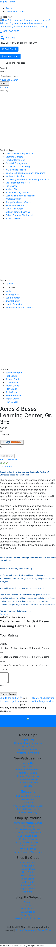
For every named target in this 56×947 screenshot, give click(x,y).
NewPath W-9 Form (28, 749)
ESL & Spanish (12, 297)
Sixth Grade (11, 392)
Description (6, 466)
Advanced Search (9, 79)
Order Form (28, 746)
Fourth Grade (12, 385)
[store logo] (28, 23)
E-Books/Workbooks (28, 835)
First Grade (11, 376)
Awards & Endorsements (28, 769)
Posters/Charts (13, 199)
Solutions (28, 791)
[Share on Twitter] (4, 462)
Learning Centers (14, 156)
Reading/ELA (12, 294)
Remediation (28, 799)
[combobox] (17, 76)
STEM (12, 287)
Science (9, 283)
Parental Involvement (28, 809)
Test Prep (28, 802)
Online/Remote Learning (17, 212)
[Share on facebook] (1, 462)
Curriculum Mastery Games (19, 153)
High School (11, 402)
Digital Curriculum (28, 845)
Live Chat (10, 37)
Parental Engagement (16, 163)
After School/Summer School (28, 806)
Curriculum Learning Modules (20, 195)
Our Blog (28, 785)
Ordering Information (28, 752)
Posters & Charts (28, 839)
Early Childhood (13, 372)
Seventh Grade (13, 395)
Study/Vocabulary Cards (17, 202)
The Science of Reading (17, 166)
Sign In (8, 8)
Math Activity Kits (14, 176)
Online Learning (28, 848)
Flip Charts (11, 186)
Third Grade (11, 382)
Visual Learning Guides (17, 192)
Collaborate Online (28, 782)
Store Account (11, 56)
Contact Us (28, 739)
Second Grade (12, 379)
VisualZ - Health (13, 218)
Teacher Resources (15, 160)
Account (4, 87)
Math (8, 291)
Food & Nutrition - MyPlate (19, 307)
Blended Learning (28, 812)
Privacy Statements (26, 930)
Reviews (4, 614)
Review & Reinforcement (28, 796)
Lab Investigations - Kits (17, 182)
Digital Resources (14, 208)
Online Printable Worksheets (19, 215)
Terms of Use (44, 930)
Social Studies (12, 301)
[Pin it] (7, 462)
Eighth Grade (12, 398)
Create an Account (15, 11)
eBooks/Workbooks (15, 205)
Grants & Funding (28, 773)
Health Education (14, 304)
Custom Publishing (28, 779)
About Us (28, 763)
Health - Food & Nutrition (28, 918)
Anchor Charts (12, 189)
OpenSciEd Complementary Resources (25, 173)
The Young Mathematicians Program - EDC (27, 179)
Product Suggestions (28, 776)
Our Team (28, 766)
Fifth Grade (11, 389)
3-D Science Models (15, 169)
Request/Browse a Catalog (28, 743)
